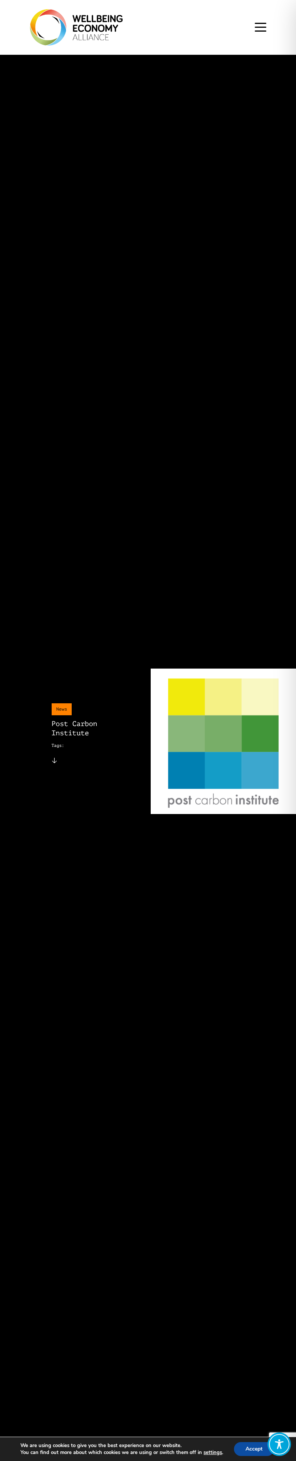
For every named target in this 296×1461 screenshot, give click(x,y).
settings (213, 1452)
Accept (254, 1449)
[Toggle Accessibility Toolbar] (279, 1444)
